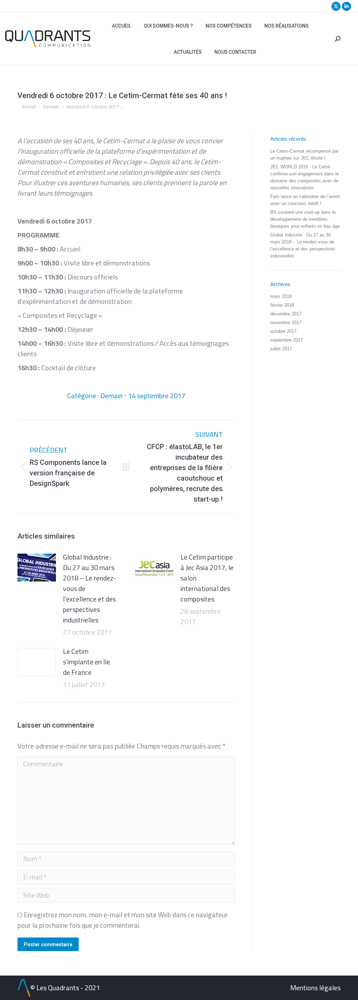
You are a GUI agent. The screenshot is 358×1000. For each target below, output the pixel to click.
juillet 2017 (281, 348)
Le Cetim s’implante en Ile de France (86, 662)
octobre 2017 (283, 331)
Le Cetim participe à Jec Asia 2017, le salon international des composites (207, 578)
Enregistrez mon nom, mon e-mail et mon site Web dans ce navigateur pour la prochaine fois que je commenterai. (122, 920)
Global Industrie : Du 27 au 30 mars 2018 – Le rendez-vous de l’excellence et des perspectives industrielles (89, 588)
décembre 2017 (285, 313)
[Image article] (36, 568)
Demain (111, 395)
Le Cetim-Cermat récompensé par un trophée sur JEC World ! (304, 154)
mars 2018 (281, 296)
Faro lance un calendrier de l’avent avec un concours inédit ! (305, 200)
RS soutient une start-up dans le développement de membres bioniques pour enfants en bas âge (305, 219)
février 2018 (282, 305)
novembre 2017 (285, 322)
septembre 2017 (286, 340)
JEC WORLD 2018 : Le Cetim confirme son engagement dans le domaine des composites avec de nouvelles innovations (304, 177)
